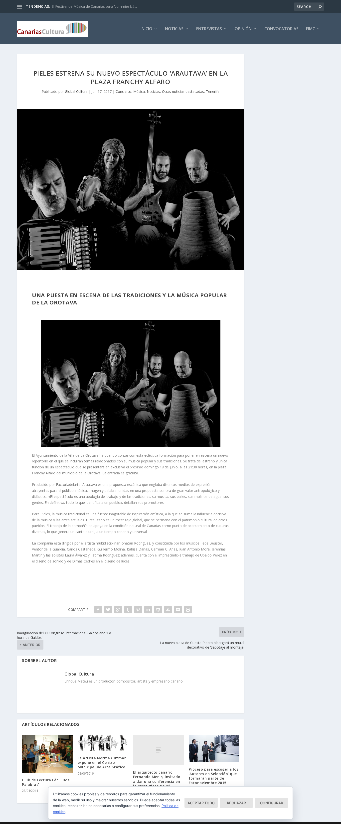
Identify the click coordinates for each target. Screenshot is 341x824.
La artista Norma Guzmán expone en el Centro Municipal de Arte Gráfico (102, 762)
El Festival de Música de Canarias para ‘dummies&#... (94, 6)
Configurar (271, 803)
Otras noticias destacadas (183, 91)
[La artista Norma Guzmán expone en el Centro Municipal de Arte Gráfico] (103, 743)
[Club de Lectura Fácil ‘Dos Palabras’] (47, 754)
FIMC (310, 29)
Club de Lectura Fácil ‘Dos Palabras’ (45, 782)
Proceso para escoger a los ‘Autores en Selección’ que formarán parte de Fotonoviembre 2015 (213, 776)
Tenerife (212, 91)
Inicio (146, 29)
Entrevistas (209, 29)
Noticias (174, 29)
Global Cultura (76, 91)
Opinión (243, 29)
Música (139, 91)
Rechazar (236, 803)
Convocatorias (281, 29)
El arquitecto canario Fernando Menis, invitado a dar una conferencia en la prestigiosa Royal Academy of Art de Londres (158, 781)
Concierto (123, 91)
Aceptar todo (201, 803)
